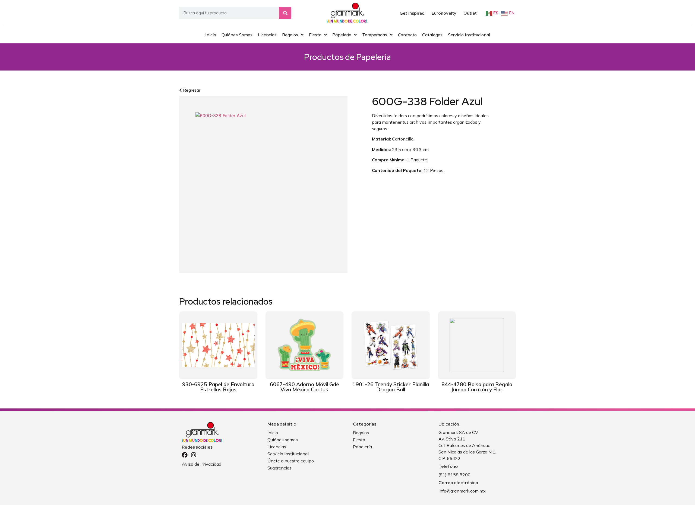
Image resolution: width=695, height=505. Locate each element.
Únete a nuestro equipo (290, 461)
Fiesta (359, 439)
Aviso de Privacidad (201, 464)
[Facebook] (185, 455)
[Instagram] (193, 455)
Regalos (361, 432)
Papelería (373, 57)
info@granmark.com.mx (462, 491)
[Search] (285, 13)
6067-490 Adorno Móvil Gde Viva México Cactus (304, 387)
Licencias (276, 446)
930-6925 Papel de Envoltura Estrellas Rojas (218, 387)
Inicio (272, 432)
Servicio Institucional (288, 453)
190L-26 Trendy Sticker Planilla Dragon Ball (390, 387)
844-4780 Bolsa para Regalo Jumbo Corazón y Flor (476, 387)
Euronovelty (444, 13)
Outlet (470, 13)
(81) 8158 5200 (454, 474)
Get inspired (412, 13)
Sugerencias (279, 468)
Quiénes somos (282, 439)
